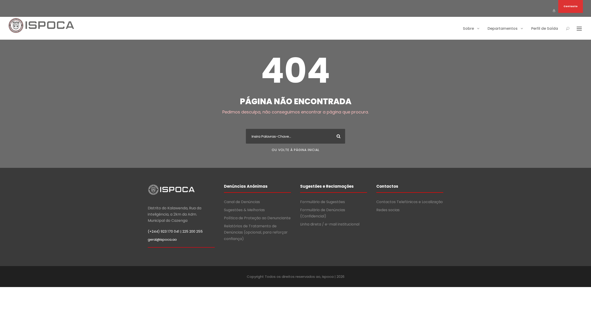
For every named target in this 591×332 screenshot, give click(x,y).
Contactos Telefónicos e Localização (409, 202)
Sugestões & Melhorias (244, 210)
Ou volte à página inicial (296, 150)
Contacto (571, 6)
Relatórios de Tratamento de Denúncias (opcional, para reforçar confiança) (256, 232)
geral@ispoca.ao (162, 239)
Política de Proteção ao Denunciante (257, 218)
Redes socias (388, 210)
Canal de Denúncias (242, 202)
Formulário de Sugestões (322, 202)
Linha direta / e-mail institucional (329, 224)
